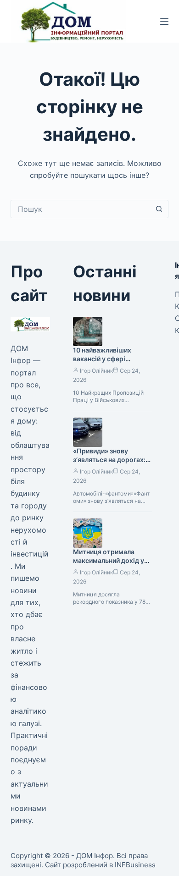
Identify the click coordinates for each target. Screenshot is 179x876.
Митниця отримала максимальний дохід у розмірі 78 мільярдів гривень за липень (108, 565)
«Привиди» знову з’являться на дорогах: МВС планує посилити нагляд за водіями (109, 464)
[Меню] (164, 21)
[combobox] (80, 209)
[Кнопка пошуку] (159, 209)
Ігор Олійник (96, 370)
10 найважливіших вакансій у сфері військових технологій (109, 358)
